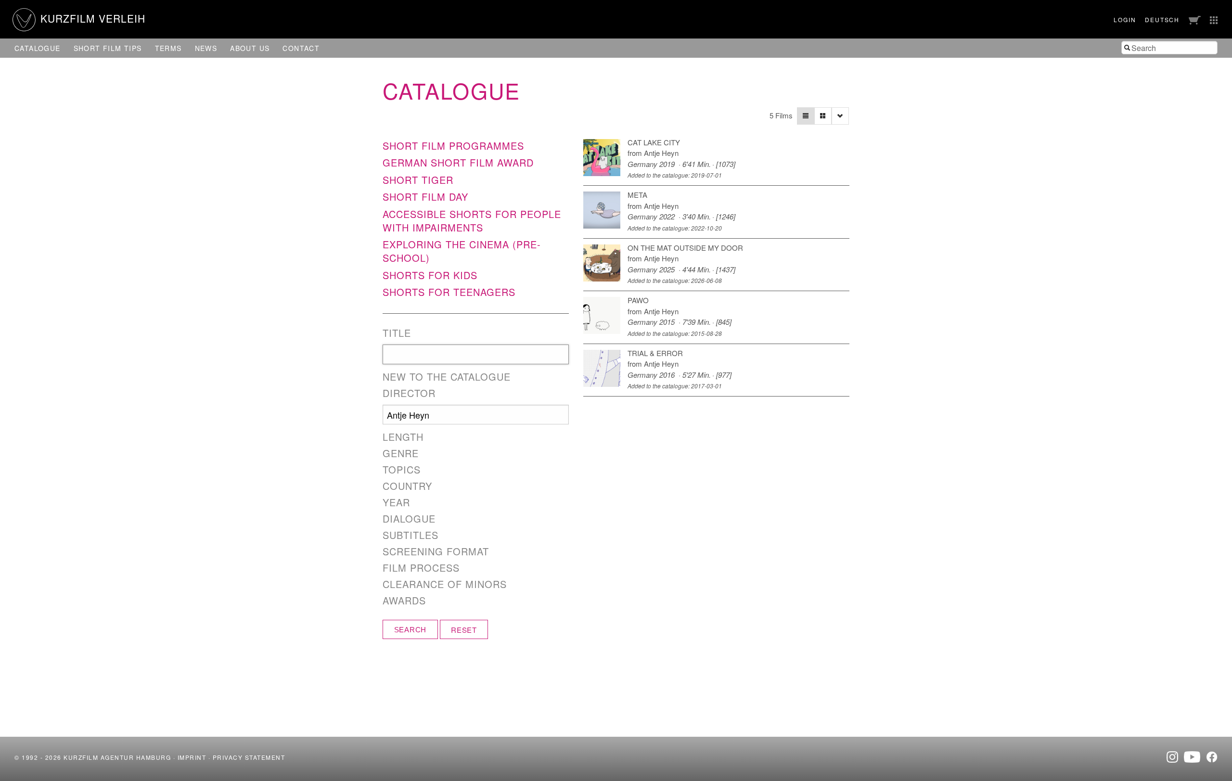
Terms (168, 48)
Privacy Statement (249, 757)
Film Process (421, 568)
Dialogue (409, 519)
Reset (464, 630)
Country (407, 486)
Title (397, 333)
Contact (301, 48)
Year (396, 502)
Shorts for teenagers (449, 292)
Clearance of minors (445, 584)
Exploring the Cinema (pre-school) (462, 251)
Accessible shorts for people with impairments (472, 220)
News (206, 48)
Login (1125, 19)
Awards (404, 600)
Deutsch (1162, 19)
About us (250, 48)
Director (409, 393)
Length (403, 437)
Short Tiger (418, 180)
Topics (402, 469)
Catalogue (37, 48)
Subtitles (410, 535)
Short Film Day (425, 197)
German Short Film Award (458, 162)
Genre (401, 453)
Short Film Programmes (453, 146)
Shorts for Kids (430, 275)
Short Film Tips (108, 48)
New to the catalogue (447, 377)
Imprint (192, 757)
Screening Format (436, 551)
